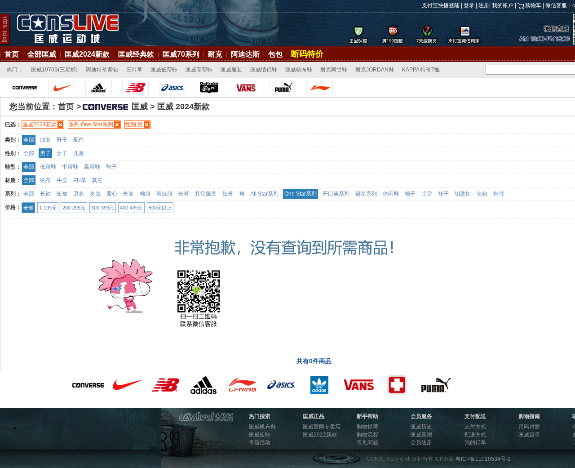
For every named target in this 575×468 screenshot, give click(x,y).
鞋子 (62, 140)
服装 (45, 140)
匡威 (140, 106)
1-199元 (48, 207)
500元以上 (160, 207)
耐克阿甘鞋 (333, 70)
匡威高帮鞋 (199, 70)
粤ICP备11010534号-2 (483, 459)
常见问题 (367, 442)
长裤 (183, 194)
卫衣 (78, 194)
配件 (78, 140)
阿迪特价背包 (102, 70)
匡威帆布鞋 (298, 70)
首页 (11, 54)
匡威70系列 (181, 54)
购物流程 (367, 435)
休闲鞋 (391, 194)
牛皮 (62, 180)
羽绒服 (164, 194)
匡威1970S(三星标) (54, 70)
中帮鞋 (70, 167)
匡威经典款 (136, 54)
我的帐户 (502, 5)
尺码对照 (529, 426)
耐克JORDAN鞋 (374, 70)
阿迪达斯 (245, 54)
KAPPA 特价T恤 (421, 70)
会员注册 (421, 442)
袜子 (443, 194)
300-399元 (102, 207)
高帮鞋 (92, 167)
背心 (111, 194)
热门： (15, 70)
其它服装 (206, 194)
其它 (97, 180)
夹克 (95, 194)
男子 (45, 153)
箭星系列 (366, 194)
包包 (275, 54)
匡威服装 (231, 70)
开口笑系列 (336, 194)
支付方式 (475, 426)
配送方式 (475, 435)
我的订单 (475, 442)
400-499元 (131, 207)
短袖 (62, 194)
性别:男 (134, 124)
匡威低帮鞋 (163, 70)
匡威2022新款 (320, 435)
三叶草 (134, 70)
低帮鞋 (48, 167)
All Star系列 (264, 194)
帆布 (45, 180)
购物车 (533, 5)
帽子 (410, 194)
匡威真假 (421, 435)
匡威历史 (421, 426)
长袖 (45, 194)
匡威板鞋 (259, 435)
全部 (28, 140)
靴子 (111, 167)
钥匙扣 (463, 194)
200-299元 (73, 207)
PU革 (79, 180)
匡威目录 (529, 435)
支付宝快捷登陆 (441, 5)
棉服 (145, 194)
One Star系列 (300, 194)
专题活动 (259, 442)
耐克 (215, 54)
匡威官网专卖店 (322, 426)
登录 (469, 5)
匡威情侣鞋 (263, 70)
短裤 (227, 194)
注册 (483, 5)
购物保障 (367, 426)
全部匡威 (41, 54)
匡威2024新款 (87, 54)
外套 (128, 194)
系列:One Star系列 (91, 124)
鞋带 (498, 194)
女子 (62, 153)
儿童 (78, 153)
